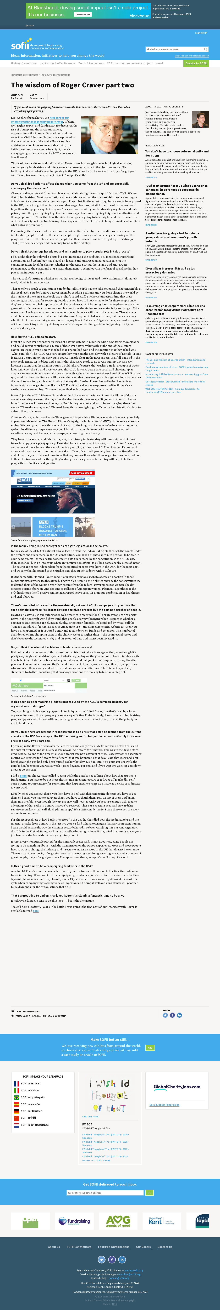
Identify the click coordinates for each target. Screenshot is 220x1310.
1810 (114, 1304)
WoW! (159, 63)
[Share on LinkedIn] (179, 1015)
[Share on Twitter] (165, 1015)
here (36, 910)
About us (54, 1247)
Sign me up (201, 33)
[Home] (76, 44)
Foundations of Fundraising (56, 75)
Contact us (165, 1247)
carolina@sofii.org (130, 1274)
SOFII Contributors (79, 1247)
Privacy (106, 1300)
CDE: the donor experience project (130, 63)
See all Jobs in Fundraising (164, 1104)
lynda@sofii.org (134, 1270)
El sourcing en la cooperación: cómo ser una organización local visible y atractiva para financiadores (175, 310)
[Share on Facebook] (172, 1015)
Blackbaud (174, 8)
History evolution (24, 63)
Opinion (36, 1016)
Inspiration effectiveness (57, 63)
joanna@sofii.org (119, 1278)
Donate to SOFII (196, 63)
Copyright (130, 1300)
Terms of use (117, 1300)
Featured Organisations (114, 1247)
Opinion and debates (27, 1011)
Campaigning (22, 1016)
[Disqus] (76, 963)
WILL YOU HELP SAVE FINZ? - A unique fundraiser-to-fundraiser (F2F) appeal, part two (172, 390)
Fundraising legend (54, 1016)
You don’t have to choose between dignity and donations (177, 153)
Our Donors (143, 1247)
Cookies (98, 1300)
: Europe (96, 1160)
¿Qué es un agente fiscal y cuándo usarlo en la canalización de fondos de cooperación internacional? (176, 190)
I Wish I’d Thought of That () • (105, 1156)
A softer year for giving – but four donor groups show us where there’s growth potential (172, 237)
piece (23, 775)
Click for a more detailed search (192, 55)
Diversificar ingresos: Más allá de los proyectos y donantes (170, 270)
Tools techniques (91, 63)
